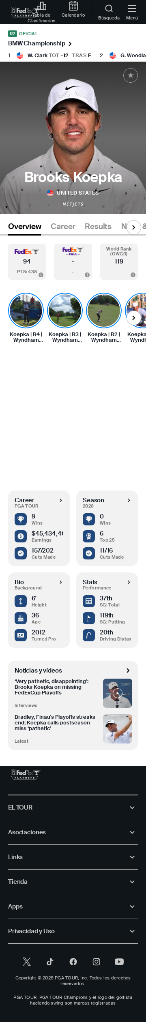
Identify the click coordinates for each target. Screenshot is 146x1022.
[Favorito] (130, 75)
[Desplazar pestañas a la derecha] (134, 227)
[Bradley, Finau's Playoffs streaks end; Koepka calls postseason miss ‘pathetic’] (117, 728)
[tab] (24, 228)
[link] (25, 12)
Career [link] (63, 226)
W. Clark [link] (37, 55)
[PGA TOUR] (25, 774)
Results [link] (98, 226)
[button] (27, 262)
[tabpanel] (73, 493)
